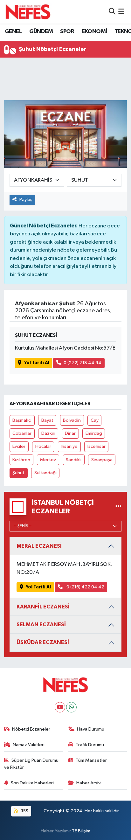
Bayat (47, 420)
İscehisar (96, 446)
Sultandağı (45, 472)
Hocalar (43, 446)
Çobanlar (21, 433)
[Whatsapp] (71, 707)
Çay (95, 420)
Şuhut (18, 472)
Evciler (18, 446)
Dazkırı (48, 433)
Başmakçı (21, 420)
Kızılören (21, 459)
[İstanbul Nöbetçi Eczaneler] (118, 507)
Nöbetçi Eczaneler (31, 729)
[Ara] (112, 11)
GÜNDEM (41, 31)
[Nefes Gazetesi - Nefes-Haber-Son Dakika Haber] (28, 11)
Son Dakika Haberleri (32, 783)
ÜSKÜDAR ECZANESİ (43, 642)
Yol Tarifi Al (36, 362)
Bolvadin (72, 420)
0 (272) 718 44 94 (82, 362)
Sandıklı (73, 459)
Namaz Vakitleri (29, 744)
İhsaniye (69, 446)
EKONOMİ (94, 31)
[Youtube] (60, 707)
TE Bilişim (81, 831)
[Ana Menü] (121, 11)
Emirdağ (94, 433)
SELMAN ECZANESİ (41, 624)
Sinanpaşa (102, 459)
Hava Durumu (90, 729)
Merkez (48, 459)
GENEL (13, 31)
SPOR (67, 31)
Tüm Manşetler (91, 760)
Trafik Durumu (90, 744)
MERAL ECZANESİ (39, 546)
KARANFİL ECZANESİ (43, 606)
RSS (24, 811)
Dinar (70, 433)
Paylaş (25, 199)
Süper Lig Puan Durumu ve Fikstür (31, 764)
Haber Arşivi (88, 783)
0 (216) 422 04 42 (85, 587)
